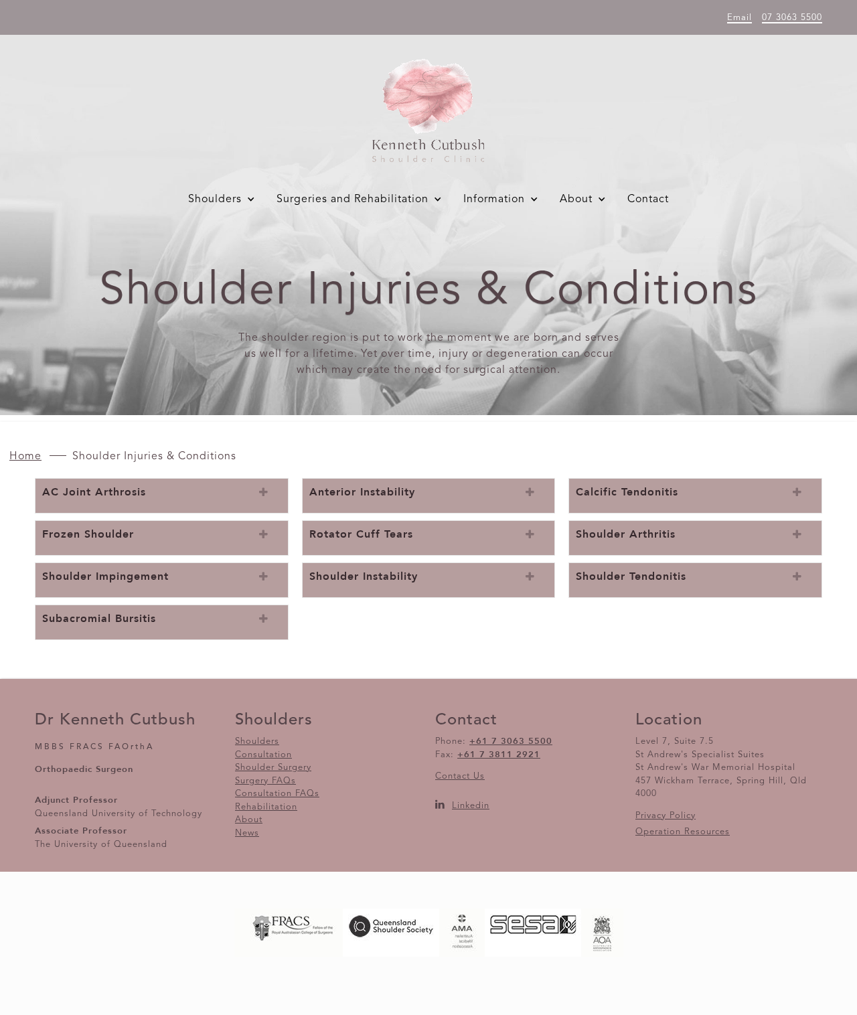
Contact (648, 199)
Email (739, 17)
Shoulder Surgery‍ (273, 767)
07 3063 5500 (792, 17)
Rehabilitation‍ (266, 807)
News (247, 833)
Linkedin (470, 805)
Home (25, 456)
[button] (224, 199)
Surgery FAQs (265, 781)
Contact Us (460, 776)
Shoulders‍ (257, 741)
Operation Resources (682, 832)
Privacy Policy (665, 815)
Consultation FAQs (277, 793)
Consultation (263, 755)
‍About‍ (248, 819)
